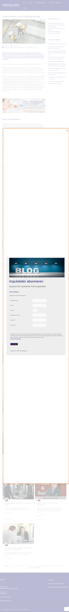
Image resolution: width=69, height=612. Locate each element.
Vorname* (12, 320)
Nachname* (13, 325)
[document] (34, 306)
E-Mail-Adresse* (14, 300)
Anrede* (12, 310)
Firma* (12, 305)
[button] (66, 130)
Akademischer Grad (15, 315)
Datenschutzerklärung (15, 339)
